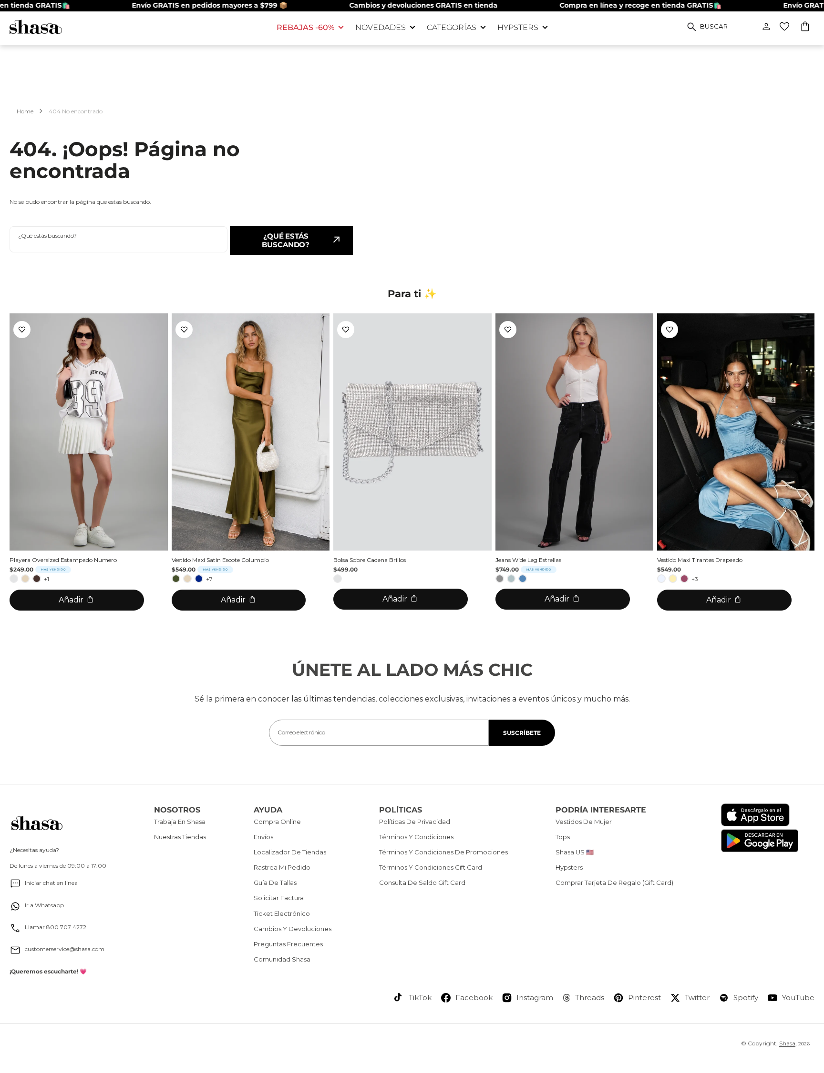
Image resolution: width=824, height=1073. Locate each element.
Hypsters (517, 27)
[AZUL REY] (199, 578)
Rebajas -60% (305, 27)
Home (25, 111)
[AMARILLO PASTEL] (673, 578)
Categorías (451, 27)
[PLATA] (14, 578)
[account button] (766, 26)
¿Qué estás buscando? (285, 240)
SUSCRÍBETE (522, 732)
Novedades (380, 27)
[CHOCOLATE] (36, 578)
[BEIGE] (25, 578)
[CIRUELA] (684, 578)
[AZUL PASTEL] (661, 578)
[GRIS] (499, 578)
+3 (694, 578)
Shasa (787, 1043)
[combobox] (118, 239)
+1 (46, 578)
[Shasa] (136, 27)
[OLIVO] (176, 578)
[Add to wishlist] (22, 329)
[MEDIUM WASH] (522, 578)
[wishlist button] (784, 26)
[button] (805, 27)
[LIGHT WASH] (511, 578)
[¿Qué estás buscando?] (692, 26)
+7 (209, 578)
